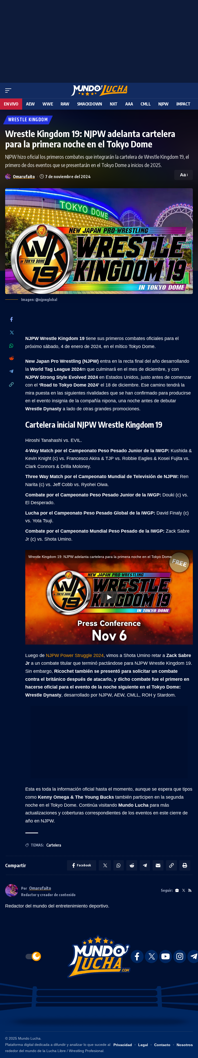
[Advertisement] (99, 40)
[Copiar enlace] (11, 384)
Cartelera (53, 845)
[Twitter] (11, 332)
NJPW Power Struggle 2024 (75, 655)
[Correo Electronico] (158, 865)
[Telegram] (11, 371)
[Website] (177, 891)
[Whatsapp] (11, 345)
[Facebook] (11, 319)
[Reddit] (11, 358)
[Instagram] (179, 956)
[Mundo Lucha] (99, 90)
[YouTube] (165, 956)
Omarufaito (24, 176)
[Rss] (190, 891)
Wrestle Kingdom (28, 120)
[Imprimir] (184, 865)
